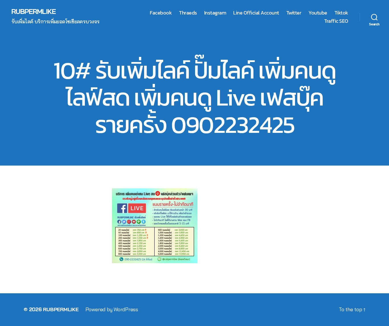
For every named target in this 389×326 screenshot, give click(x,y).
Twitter (294, 13)
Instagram (215, 13)
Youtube (317, 13)
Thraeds (188, 13)
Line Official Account (256, 13)
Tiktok (341, 13)
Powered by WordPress (111, 309)
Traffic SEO (336, 21)
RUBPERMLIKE (33, 11)
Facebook (161, 13)
